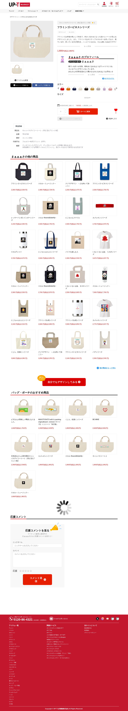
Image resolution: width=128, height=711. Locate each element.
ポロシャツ (12, 632)
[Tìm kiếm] (98, 4)
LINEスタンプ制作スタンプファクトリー (58, 644)
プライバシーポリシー (90, 632)
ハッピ (11, 694)
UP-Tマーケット (14, 17)
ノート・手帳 (12, 662)
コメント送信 (36, 579)
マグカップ (12, 653)
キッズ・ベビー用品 (14, 685)
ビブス (11, 701)
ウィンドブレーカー (14, 690)
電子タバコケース (14, 681)
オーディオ (12, 676)
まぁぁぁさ (88, 61)
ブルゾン (11, 699)
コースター (12, 674)
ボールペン (12, 660)
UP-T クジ (49, 632)
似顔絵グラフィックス (53, 639)
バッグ (69, 11)
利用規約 (86, 630)
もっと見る (87, 46)
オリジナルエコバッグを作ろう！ (56, 655)
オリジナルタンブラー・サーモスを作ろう (58, 658)
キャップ (11, 683)
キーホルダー (12, 655)
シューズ (11, 671)
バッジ (11, 658)
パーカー (21, 11)
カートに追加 (85, 111)
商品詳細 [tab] (19, 126)
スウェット (12, 639)
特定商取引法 (88, 628)
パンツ (11, 637)
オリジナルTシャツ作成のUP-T (55, 628)
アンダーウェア (13, 692)
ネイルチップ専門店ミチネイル (55, 642)
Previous (58, 88)
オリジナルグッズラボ (53, 648)
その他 (11, 704)
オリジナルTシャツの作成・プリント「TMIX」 (59, 653)
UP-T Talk (49, 630)
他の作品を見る (109, 78)
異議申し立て (113, 118)
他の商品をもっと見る (108, 368)
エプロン (11, 688)
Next (117, 88)
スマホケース (12, 644)
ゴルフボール (12, 667)
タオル (11, 642)
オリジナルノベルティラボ (54, 646)
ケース (11, 678)
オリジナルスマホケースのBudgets (56, 637)
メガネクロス (12, 665)
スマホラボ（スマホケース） (54, 651)
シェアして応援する (44, 85)
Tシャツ (11, 11)
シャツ (11, 635)
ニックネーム (17, 542)
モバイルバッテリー (14, 646)
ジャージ (11, 697)
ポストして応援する (22, 85)
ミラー (11, 669)
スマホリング (12, 648)
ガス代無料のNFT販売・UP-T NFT (56, 635)
